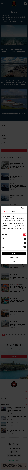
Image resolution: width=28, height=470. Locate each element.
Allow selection (14, 257)
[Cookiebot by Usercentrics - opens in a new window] (20, 208)
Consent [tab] (5, 211)
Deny (14, 261)
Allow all (14, 253)
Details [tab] (14, 211)
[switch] (24, 239)
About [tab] (22, 211)
